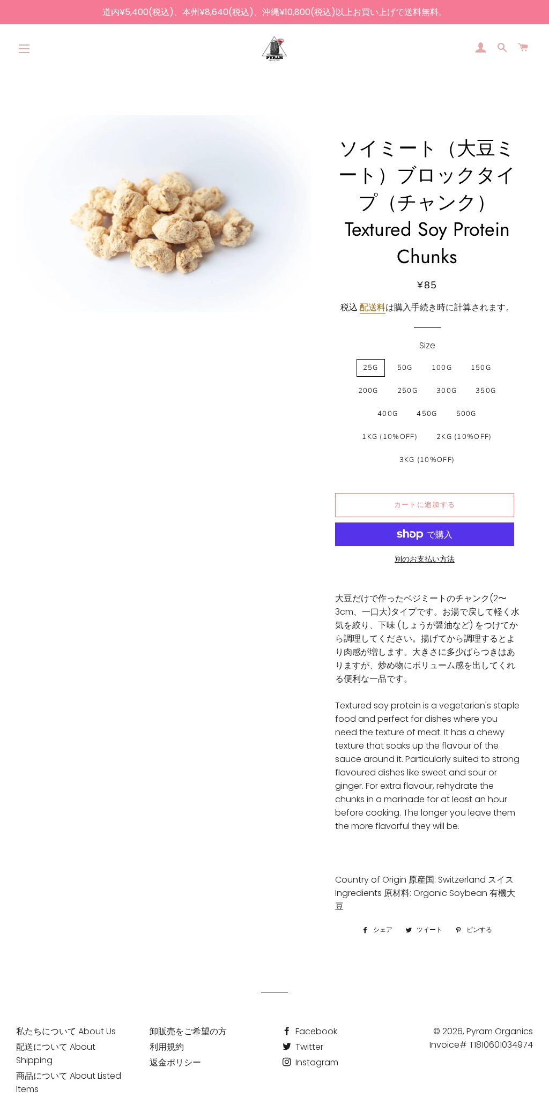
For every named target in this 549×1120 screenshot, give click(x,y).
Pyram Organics (499, 1031)
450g (427, 414)
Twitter (308, 1047)
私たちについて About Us (66, 1031)
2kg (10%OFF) (464, 437)
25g (371, 367)
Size (427, 345)
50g (405, 367)
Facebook (315, 1031)
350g (486, 390)
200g (368, 390)
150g (481, 367)
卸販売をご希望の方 (188, 1031)
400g (387, 414)
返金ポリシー (175, 1062)
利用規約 (167, 1047)
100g (442, 367)
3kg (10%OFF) (427, 460)
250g (407, 390)
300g (446, 390)
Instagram (315, 1062)
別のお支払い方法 (425, 559)
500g (466, 414)
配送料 (372, 307)
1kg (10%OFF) (390, 437)
